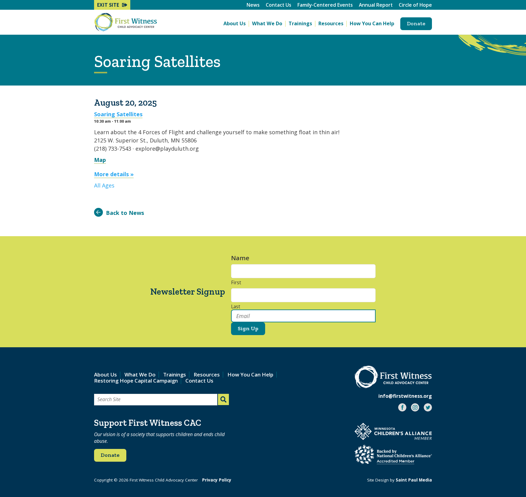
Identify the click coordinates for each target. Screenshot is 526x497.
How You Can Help (372, 23)
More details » (114, 174)
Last (235, 307)
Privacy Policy (216, 480)
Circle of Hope (415, 5)
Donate (416, 23)
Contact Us (278, 5)
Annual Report (376, 5)
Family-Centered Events (325, 5)
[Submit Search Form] (223, 399)
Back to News (125, 212)
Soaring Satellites (118, 114)
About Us (234, 23)
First (236, 282)
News (253, 5)
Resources (330, 23)
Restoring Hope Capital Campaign (136, 380)
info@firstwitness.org (405, 396)
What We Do (267, 23)
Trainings (300, 23)
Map (100, 159)
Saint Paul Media (414, 480)
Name (243, 258)
